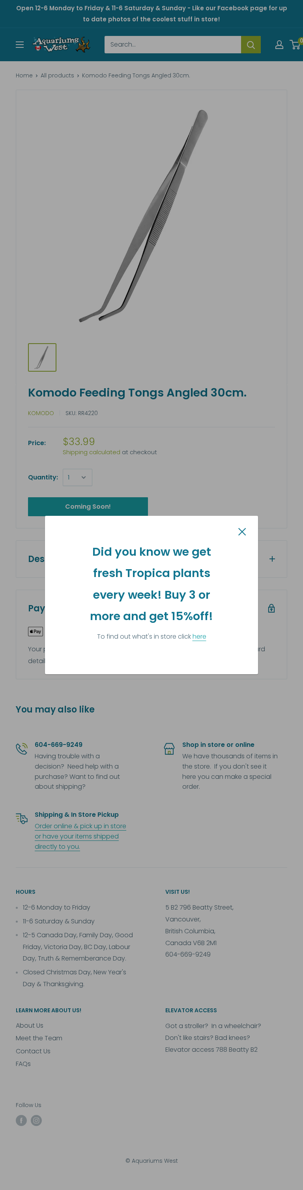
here (199, 636)
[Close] (242, 531)
